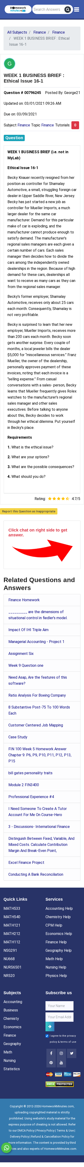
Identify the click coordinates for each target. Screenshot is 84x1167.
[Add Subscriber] (50, 1026)
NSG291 (10, 950)
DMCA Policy (26, 1130)
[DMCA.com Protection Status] (60, 1084)
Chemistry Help (58, 917)
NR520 (9, 975)
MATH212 (12, 933)
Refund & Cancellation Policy (50, 1136)
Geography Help (59, 950)
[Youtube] (51, 1062)
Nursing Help (56, 967)
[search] (67, 9)
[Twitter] (71, 1053)
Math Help (54, 959)
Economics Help (59, 933)
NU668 (9, 959)
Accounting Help (59, 908)
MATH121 (12, 925)
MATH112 (12, 942)
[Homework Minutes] (18, 9)
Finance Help (56, 942)
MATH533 (12, 908)
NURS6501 (12, 967)
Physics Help (56, 975)
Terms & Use (65, 1130)
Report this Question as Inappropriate (28, 511)
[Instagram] (61, 1053)
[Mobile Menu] (76, 9)
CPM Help (54, 925)
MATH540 (12, 917)
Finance (24, 125)
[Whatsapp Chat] (6, 1148)
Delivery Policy (19, 1136)
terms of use (68, 1041)
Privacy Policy (45, 1130)
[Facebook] (51, 1053)
